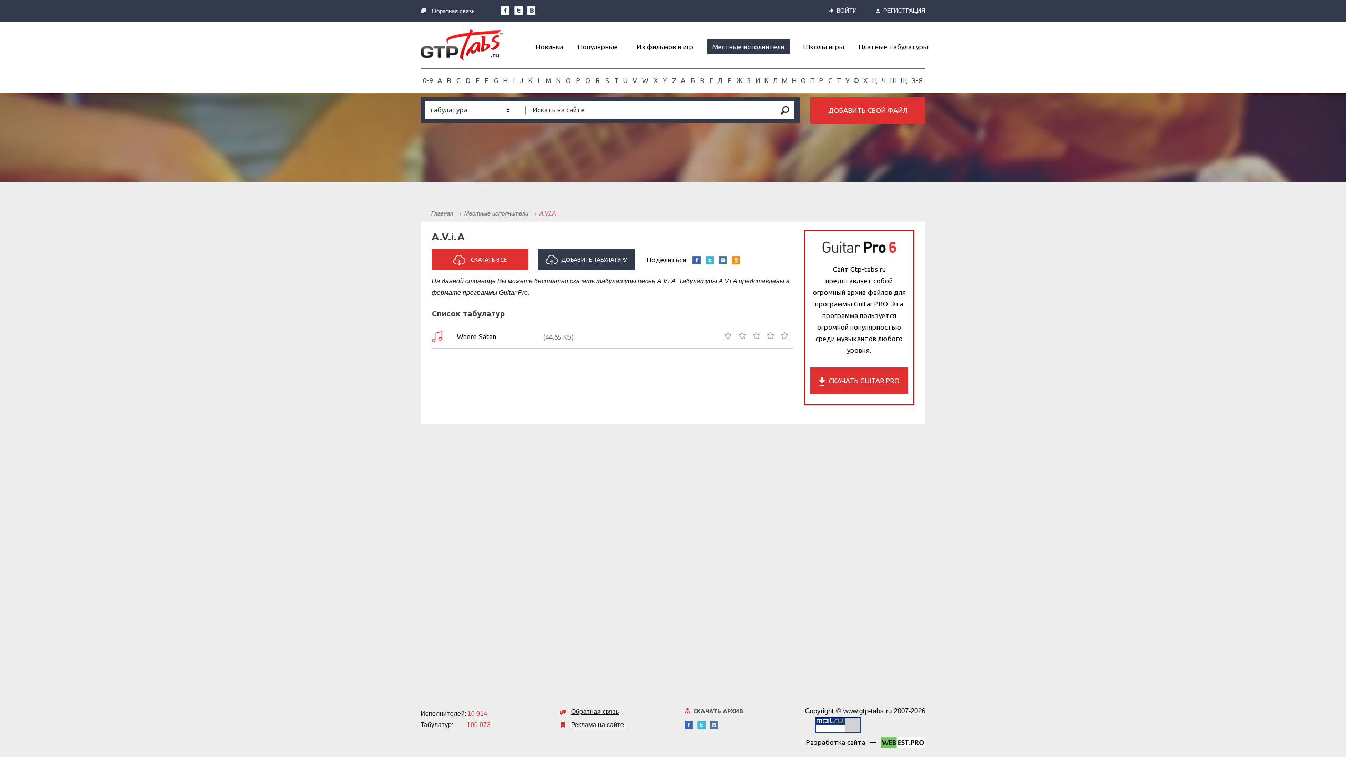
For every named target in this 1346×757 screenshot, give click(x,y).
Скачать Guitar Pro (864, 380)
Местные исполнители (748, 46)
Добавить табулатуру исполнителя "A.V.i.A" (590, 263)
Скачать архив (718, 711)
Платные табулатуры (894, 46)
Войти (847, 10)
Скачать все (489, 260)
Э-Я (917, 80)
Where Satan (476, 336)
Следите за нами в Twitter (518, 10)
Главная (442, 213)
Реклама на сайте (597, 725)
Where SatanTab (437, 336)
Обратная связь (453, 11)
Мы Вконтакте (531, 10)
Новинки (549, 46)
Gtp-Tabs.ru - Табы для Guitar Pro (462, 44)
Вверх (1337, 378)
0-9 (428, 80)
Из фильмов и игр (665, 46)
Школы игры (823, 46)
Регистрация (904, 10)
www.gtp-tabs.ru (867, 711)
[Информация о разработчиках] (903, 744)
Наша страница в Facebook (505, 10)
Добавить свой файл (867, 110)
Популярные (598, 46)
